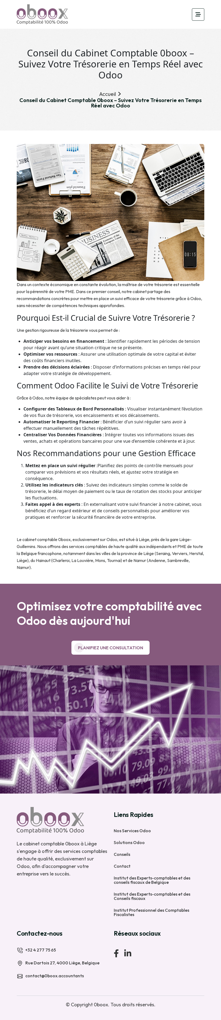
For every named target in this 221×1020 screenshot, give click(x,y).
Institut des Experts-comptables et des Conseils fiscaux (152, 895)
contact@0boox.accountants (54, 975)
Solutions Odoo (129, 842)
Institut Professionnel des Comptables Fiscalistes (151, 912)
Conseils (122, 854)
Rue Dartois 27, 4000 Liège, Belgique (62, 962)
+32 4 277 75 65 (40, 950)
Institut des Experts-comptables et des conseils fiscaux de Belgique (152, 879)
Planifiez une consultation (110, 647)
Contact (122, 865)
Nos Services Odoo (132, 830)
